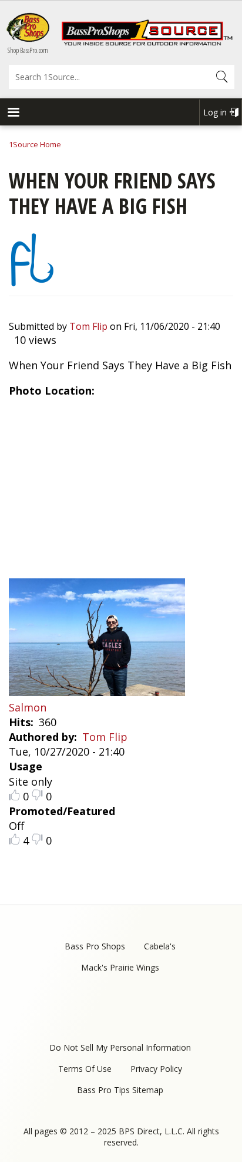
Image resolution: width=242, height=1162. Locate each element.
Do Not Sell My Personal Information (120, 1047)
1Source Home (35, 144)
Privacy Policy (156, 1068)
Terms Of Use (85, 1068)
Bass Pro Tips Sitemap (120, 1089)
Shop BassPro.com (28, 50)
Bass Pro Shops (95, 946)
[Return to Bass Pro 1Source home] (146, 43)
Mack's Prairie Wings (120, 967)
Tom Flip (88, 326)
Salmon (27, 707)
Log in (215, 112)
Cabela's (160, 946)
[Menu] (13, 113)
